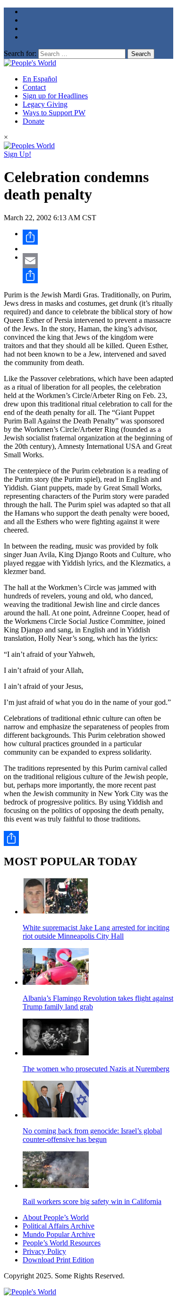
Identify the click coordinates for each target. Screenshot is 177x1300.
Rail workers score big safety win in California (92, 1201)
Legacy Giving (45, 104)
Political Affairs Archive (58, 1226)
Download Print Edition (58, 1260)
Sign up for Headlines (55, 96)
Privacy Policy (44, 1251)
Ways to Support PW (54, 113)
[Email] (98, 260)
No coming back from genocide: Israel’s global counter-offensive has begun (92, 1135)
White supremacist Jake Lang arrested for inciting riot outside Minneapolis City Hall (96, 932)
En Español (40, 79)
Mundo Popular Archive (59, 1234)
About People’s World (56, 1217)
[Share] (98, 237)
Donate (33, 121)
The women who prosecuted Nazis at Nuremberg (96, 1069)
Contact (34, 87)
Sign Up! (17, 154)
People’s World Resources (62, 1243)
